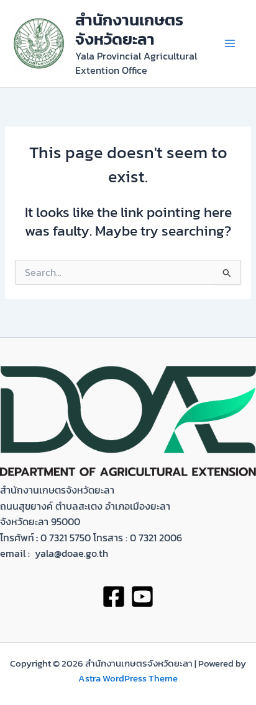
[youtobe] (142, 596)
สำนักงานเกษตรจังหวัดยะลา (129, 29)
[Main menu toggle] (230, 43)
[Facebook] (114, 596)
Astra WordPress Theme (128, 678)
